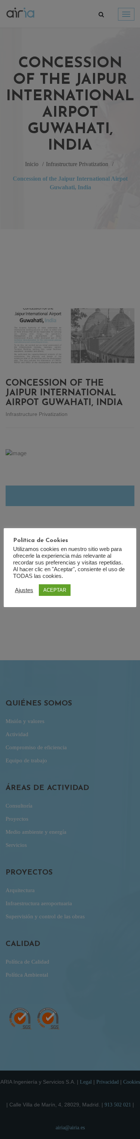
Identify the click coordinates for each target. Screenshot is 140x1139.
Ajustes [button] (24, 590)
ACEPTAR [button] (54, 590)
